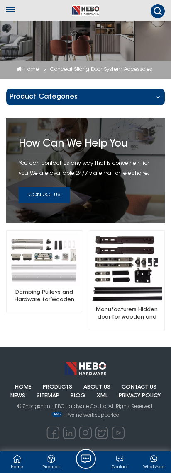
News (17, 395)
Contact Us (44, 195)
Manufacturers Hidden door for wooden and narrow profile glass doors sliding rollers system (127, 314)
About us (96, 387)
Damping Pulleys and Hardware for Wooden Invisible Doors (44, 297)
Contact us (139, 387)
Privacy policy (140, 395)
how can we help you (73, 144)
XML (102, 395)
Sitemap (48, 395)
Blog (78, 395)
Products (57, 387)
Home (31, 69)
